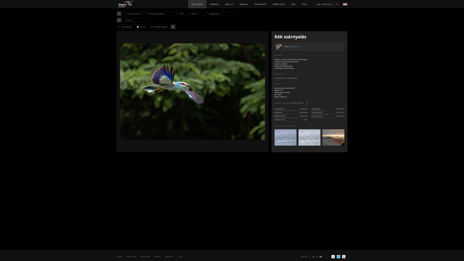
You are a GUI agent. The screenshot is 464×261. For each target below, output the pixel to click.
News (304, 4)
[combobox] (133, 13)
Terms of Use (131, 256)
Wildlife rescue (279, 4)
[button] (326, 4)
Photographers (161, 26)
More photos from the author (285, 126)
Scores (143, 26)
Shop (293, 4)
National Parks (260, 4)
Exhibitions (214, 4)
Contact (119, 256)
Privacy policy (145, 256)
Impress (157, 256)
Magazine (244, 4)
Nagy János (296, 46)
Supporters (169, 256)
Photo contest (197, 4)
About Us (229, 4)
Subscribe (304, 256)
